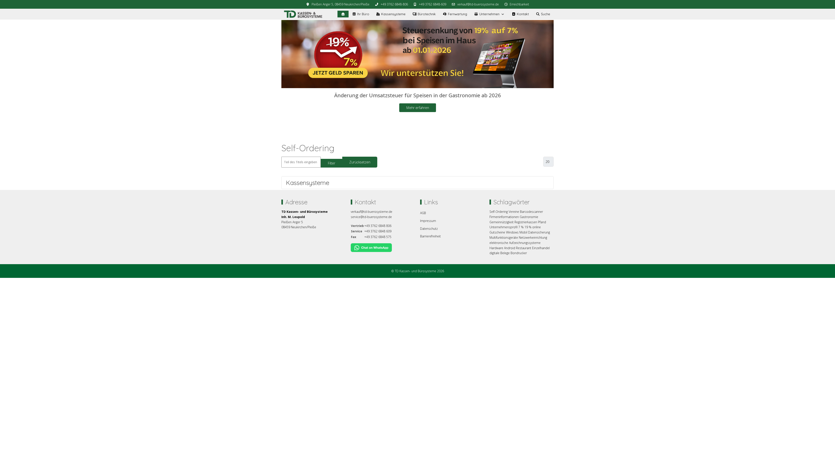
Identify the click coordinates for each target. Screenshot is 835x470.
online (536, 227)
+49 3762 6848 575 (377, 237)
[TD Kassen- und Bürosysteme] (303, 14)
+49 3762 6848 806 (377, 226)
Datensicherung (539, 232)
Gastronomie (529, 217)
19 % (527, 227)
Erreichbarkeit (519, 4)
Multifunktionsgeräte (503, 237)
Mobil (523, 232)
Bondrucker (519, 253)
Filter (331, 163)
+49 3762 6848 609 (377, 231)
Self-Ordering (498, 212)
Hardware (496, 248)
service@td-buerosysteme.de (371, 217)
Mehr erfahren (417, 107)
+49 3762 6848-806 (394, 4)
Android (509, 248)
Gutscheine (497, 232)
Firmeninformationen (504, 217)
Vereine (514, 212)
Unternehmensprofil (503, 227)
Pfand (542, 222)
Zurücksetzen (359, 162)
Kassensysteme (307, 182)
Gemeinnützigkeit (501, 222)
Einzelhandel (541, 248)
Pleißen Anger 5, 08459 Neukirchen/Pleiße (340, 4)
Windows (512, 232)
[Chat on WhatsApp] (371, 247)
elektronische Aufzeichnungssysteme (515, 243)
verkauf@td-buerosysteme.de (478, 4)
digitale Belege (499, 253)
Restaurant (523, 248)
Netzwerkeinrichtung (533, 237)
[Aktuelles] (343, 14)
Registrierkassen (525, 222)
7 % (521, 227)
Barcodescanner (531, 212)
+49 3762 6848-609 (432, 4)
